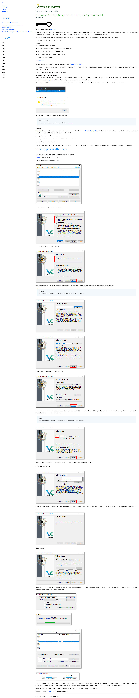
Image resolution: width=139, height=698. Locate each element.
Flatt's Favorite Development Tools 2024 (12, 25)
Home (4, 3)
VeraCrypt (38, 130)
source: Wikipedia (40, 60)
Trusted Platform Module (76, 64)
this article (70, 123)
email (50, 691)
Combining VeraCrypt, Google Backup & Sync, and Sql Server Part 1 (69, 15)
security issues (49, 80)
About (4, 9)
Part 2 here (53, 29)
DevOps (4, 5)
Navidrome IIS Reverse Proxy (10, 22)
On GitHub (5, 11)
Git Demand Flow (7, 27)
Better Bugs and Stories (8, 29)
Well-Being (5, 7)
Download (38, 157)
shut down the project (90, 130)
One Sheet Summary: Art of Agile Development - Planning (17, 32)
